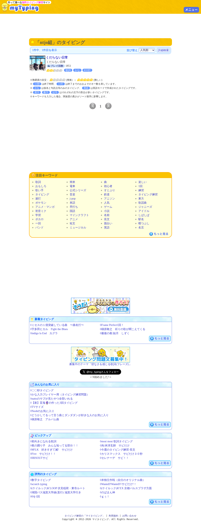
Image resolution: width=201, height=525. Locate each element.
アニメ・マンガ (45, 206)
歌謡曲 (142, 202)
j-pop (73, 198)
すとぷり (109, 190)
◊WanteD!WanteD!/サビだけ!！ (118, 484)
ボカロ (39, 219)
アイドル (143, 211)
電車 (72, 186)
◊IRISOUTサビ (39, 457)
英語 (107, 227)
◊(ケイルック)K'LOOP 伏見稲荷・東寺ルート (57, 488)
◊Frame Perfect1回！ (112, 325)
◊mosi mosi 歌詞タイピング (116, 441)
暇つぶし (143, 223)
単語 (72, 202)
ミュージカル (78, 227)
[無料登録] (100, 306)
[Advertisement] (100, 25)
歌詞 (38, 182)
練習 (141, 190)
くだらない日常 (57, 57)
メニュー (191, 9)
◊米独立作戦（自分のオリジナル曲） (122, 480)
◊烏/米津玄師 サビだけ (115, 445)
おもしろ (40, 186)
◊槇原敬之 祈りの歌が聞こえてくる (122, 329)
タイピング (42, 194)
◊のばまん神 (107, 492)
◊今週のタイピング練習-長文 (117, 449)
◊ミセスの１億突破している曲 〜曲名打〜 (57, 325)
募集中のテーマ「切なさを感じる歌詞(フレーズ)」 (100, 364)
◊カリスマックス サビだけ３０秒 (121, 453)
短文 (72, 223)
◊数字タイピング (40, 480)
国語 (72, 211)
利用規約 (113, 515)
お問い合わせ (129, 515)
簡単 (72, 182)
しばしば (143, 215)
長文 (107, 219)
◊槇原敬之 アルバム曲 (44, 419)
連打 (38, 198)
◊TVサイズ (37, 406)
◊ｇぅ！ (105, 496)
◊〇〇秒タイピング (42, 390)
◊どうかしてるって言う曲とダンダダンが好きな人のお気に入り (69, 415)
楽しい (142, 182)
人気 (107, 202)
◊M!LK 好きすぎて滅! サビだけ (51, 449)
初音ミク (40, 211)
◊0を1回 (35, 496)
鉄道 (107, 194)
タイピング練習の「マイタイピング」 (85, 515)
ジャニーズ (145, 206)
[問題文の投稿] (100, 355)
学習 (38, 215)
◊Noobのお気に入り (42, 411)
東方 (141, 198)
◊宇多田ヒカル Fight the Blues (49, 329)
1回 (140, 186)
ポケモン (40, 202)
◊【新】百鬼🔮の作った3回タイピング (54, 402)
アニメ (74, 219)
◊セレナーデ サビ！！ (114, 457)
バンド (39, 227)
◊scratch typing (38, 484)
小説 (107, 211)
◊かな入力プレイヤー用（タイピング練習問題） (59, 394)
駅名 (141, 219)
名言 (141, 227)
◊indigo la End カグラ (44, 333)
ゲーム (108, 206)
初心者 (108, 186)
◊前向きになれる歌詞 (43, 441)
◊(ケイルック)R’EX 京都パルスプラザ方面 (126, 488)
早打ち (74, 206)
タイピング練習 (148, 194)
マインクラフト (79, 215)
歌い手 (39, 190)
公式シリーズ (78, 190)
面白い (108, 223)
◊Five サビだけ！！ (43, 453)
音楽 (72, 194)
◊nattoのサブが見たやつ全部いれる (51, 398)
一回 (38, 223)
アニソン (109, 198)
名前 (107, 215)
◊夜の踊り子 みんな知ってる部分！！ (54, 445)
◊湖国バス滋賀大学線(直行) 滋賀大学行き (55, 492)
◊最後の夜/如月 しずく (115, 333)
